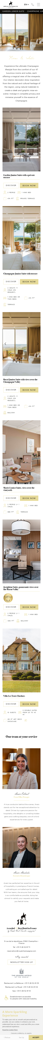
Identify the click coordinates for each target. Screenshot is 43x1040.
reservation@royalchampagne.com (21, 951)
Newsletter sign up (21, 962)
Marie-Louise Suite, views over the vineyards (18, 489)
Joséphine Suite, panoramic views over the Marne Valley (20, 588)
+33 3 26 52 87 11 (32, 4)
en (25, 5)
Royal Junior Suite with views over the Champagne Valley (20, 380)
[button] (5, 139)
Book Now (29, 186)
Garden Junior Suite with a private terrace (19, 176)
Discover (22, 139)
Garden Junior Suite (13, 11)
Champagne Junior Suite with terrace (20, 273)
